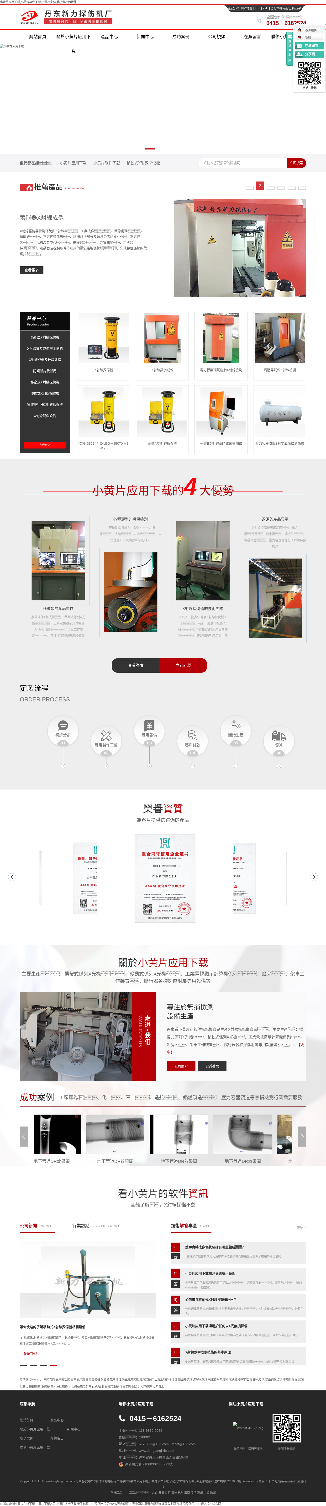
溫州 (200, 1493)
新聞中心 (145, 36)
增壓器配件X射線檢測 (280, 370)
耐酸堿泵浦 (108, 1379)
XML (265, 8)
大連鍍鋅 (146, 1387)
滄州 (213, 1493)
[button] (12, 877)
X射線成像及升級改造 (45, 360)
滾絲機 (233, 1379)
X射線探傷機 (103, 370)
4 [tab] (51, 1365)
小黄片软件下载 (106, 163)
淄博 (193, 1493)
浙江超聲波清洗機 (127, 1379)
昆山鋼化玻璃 (273, 1379)
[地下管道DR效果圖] (86, 1134)
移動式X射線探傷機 (143, 163)
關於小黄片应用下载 (73, 39)
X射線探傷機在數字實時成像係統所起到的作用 (219, 1363)
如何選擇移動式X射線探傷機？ (211, 1285)
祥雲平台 (264, 1481)
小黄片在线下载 (25, 1504)
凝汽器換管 (146, 1379)
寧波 (174, 1493)
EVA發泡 (258, 1379)
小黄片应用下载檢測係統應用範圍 (210, 1258)
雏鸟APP (194, 1504)
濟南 (187, 1493)
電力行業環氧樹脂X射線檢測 (221, 370)
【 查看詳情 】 (29, 1353)
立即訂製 (183, 665)
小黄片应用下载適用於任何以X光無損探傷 (216, 1311)
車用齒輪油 (290, 1379)
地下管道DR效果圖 (86, 1161)
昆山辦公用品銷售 (79, 1387)
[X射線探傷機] (104, 338)
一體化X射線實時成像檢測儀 (221, 443)
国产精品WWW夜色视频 (113, 1504)
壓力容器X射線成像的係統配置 (42, 1327)
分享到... (311, 54)
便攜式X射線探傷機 (45, 393)
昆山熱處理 (185, 1379)
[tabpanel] (163, 248)
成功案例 (180, 36)
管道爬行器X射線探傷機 (45, 404)
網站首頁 (37, 36)
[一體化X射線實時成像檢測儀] (221, 412)
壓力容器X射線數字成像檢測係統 (279, 443)
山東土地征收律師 (165, 1379)
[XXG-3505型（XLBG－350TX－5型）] (104, 412)
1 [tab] (21, 1365)
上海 (206, 1493)
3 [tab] (271, 186)
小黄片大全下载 (66, 1504)
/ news (35, 1225)
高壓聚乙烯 (63, 1379)
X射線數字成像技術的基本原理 (208, 1337)
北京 (155, 1493)
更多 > (301, 1227)
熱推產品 (116, 1493)
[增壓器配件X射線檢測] (280, 338)
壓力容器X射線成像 (44, 217)
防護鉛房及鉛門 (45, 371)
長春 (168, 1493)
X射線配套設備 (45, 416)
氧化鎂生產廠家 (218, 1379)
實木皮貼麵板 (59, 1387)
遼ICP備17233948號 (227, 1481)
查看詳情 (135, 665)
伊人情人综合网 (211, 1504)
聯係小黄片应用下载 (35, 1447)
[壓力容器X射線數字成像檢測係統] (280, 412)
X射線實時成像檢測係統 (45, 348)
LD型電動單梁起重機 (105, 1387)
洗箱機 (45, 1387)
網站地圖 (247, 8)
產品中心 (109, 36)
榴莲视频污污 (179, 1504)
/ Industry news (95, 1225)
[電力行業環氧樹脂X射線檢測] (221, 338)
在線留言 (252, 36)
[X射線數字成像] (162, 338)
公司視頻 (216, 36)
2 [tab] (31, 1365)
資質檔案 (212, 1066)
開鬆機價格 (93, 1379)
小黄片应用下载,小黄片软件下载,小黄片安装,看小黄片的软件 (38, 2)
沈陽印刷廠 (33, 1387)
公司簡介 (181, 1066)
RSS (257, 8)
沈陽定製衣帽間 (130, 1387)
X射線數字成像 (162, 370)
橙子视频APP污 (87, 1504)
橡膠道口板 (245, 1379)
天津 (161, 1493)
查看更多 (32, 270)
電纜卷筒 (49, 1379)
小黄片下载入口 (46, 1504)
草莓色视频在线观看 (157, 1504)
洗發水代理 (200, 1379)
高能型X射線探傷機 (45, 337)
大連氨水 (158, 1387)
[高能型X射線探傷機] (162, 412)
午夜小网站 (136, 1504)
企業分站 (233, 8)
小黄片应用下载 (73, 163)
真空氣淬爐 (78, 1379)
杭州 (181, 1493)
